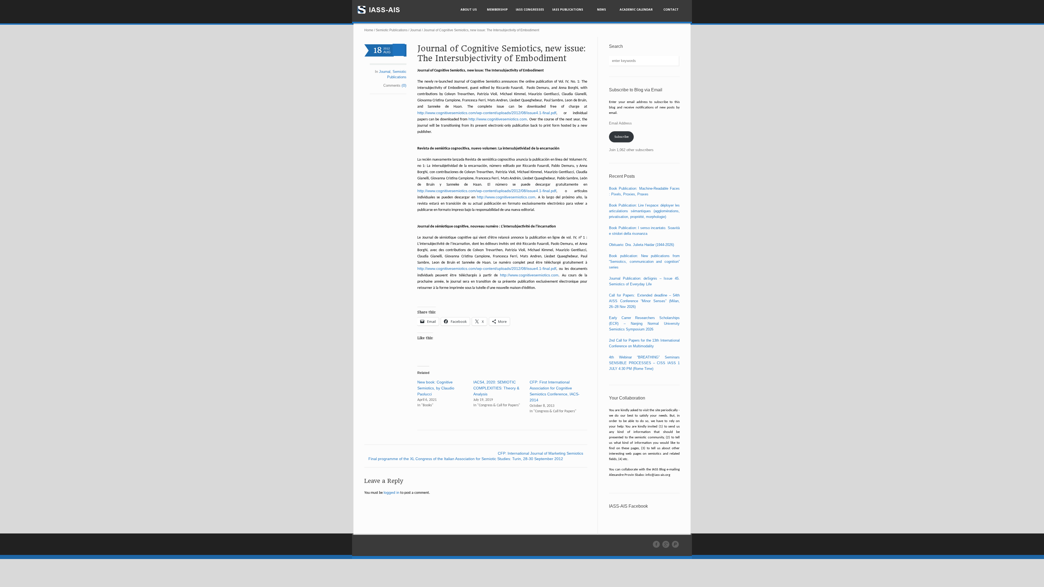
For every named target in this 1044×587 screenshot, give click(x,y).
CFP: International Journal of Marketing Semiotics (540, 453)
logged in (391, 492)
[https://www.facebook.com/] (656, 544)
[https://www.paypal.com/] (675, 544)
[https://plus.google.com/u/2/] (665, 544)
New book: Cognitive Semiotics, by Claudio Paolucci (435, 388)
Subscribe (621, 137)
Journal (415, 30)
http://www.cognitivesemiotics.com (497, 119)
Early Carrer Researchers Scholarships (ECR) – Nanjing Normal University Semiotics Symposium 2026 (644, 323)
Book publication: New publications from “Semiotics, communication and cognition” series (644, 261)
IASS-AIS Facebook (628, 506)
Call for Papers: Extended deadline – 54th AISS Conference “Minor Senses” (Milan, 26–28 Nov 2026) (644, 301)
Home (368, 30)
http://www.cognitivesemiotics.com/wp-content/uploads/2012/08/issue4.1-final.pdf (486, 113)
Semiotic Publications (392, 30)
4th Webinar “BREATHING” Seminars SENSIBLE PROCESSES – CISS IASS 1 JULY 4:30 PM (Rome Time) (644, 363)
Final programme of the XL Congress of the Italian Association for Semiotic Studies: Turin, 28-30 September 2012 (465, 459)
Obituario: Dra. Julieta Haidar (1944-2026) (641, 245)
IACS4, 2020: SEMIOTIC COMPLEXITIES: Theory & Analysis (496, 388)
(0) (404, 85)
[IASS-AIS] (384, 10)
